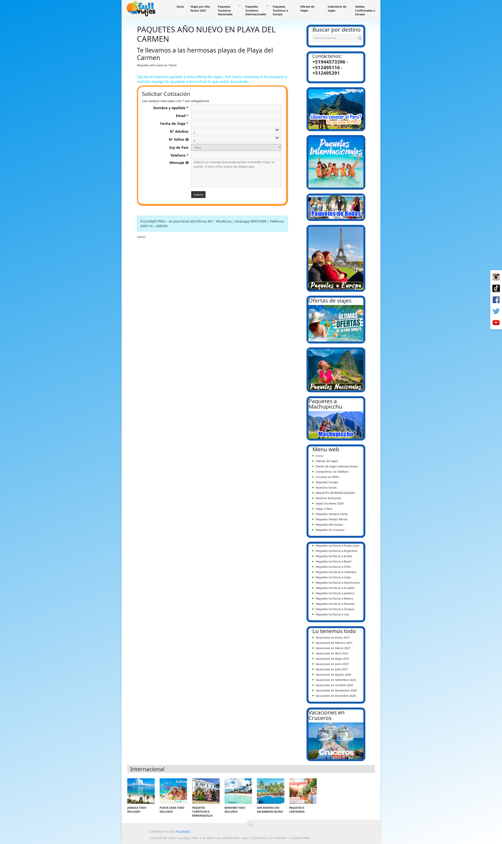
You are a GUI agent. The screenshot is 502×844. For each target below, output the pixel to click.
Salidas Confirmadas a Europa (365, 10)
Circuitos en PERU (327, 477)
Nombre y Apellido (170, 108)
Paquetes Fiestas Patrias (331, 519)
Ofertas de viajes (327, 461)
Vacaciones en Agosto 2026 (333, 674)
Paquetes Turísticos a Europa (280, 10)
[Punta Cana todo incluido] (173, 791)
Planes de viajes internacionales (337, 466)
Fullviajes (183, 831)
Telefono (179, 155)
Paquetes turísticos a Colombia (336, 572)
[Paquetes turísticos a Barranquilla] (206, 791)
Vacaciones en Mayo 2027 (332, 658)
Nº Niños (178, 139)
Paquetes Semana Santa (331, 514)
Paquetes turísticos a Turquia (335, 609)
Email (182, 116)
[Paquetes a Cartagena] (303, 791)
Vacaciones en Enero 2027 (333, 637)
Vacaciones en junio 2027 (332, 664)
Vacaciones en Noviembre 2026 (336, 690)
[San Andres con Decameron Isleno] (270, 791)
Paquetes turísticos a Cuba (333, 577)
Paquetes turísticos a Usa (332, 614)
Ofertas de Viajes (307, 8)
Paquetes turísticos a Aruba (334, 556)
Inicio (180, 6)
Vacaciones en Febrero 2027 (334, 643)
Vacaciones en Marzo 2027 (333, 648)
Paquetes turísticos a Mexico (334, 598)
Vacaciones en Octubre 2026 (334, 685)
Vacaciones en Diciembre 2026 (336, 696)
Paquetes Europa (327, 482)
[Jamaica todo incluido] (141, 791)
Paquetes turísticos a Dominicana (338, 582)
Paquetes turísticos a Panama (335, 604)
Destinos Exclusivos (328, 498)
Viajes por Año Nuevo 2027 (200, 8)
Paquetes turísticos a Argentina (336, 551)
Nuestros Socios (326, 487)
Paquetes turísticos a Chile (333, 567)
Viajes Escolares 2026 (330, 503)
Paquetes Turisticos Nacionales (225, 10)
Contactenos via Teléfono (332, 471)
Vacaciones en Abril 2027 (332, 653)
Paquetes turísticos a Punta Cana (337, 545)
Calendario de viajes (337, 8)
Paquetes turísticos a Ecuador (335, 588)
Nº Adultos (179, 131)
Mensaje (178, 162)
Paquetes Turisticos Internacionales (255, 10)
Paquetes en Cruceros (330, 530)
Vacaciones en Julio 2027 (332, 669)
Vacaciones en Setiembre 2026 (336, 680)
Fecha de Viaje (174, 123)
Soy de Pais (178, 147)
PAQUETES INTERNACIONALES (335, 493)
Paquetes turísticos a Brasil (333, 561)
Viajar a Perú (324, 509)
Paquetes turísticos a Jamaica (335, 593)
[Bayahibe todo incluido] (238, 791)
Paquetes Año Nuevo (329, 524)
